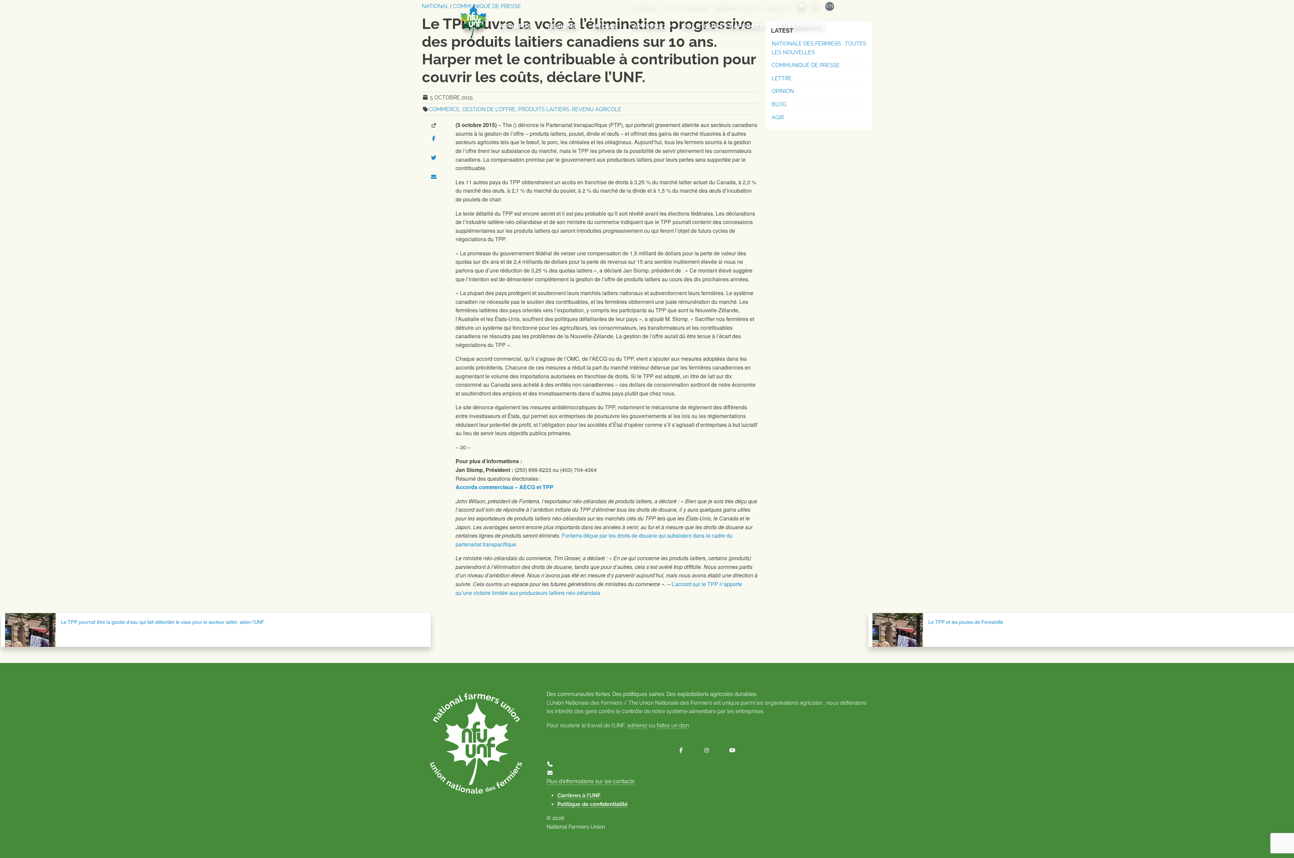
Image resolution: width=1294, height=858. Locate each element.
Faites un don (686, 6)
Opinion (783, 91)
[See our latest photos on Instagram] (706, 750)
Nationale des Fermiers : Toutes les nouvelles (819, 48)
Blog (779, 104)
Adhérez (646, 6)
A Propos (515, 26)
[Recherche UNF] (816, 6)
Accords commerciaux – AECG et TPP (504, 487)
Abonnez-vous (736, 6)
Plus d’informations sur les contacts (591, 781)
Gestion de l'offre (489, 109)
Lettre (782, 78)
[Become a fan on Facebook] (681, 750)
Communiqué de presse (806, 65)
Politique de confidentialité (592, 804)
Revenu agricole (596, 109)
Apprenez (650, 26)
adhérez (637, 725)
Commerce (444, 109)
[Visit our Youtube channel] (732, 750)
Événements (801, 26)
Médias (604, 26)
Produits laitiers (543, 109)
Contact (778, 6)
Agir (778, 117)
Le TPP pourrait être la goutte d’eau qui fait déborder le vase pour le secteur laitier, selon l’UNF (162, 621)
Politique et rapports (723, 26)
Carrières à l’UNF (578, 795)
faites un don (673, 725)
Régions (562, 26)
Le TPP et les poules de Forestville (965, 621)
